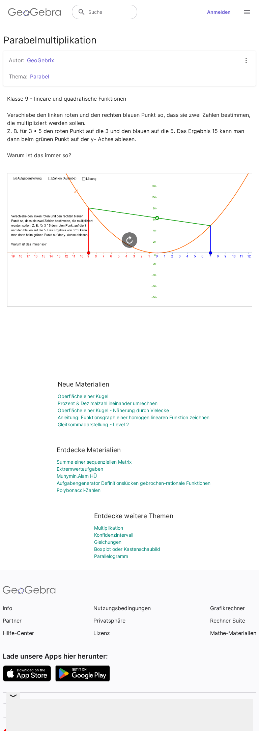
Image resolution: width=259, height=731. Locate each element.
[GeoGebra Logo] (34, 12)
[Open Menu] (247, 12)
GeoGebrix (40, 60)
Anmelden (219, 12)
